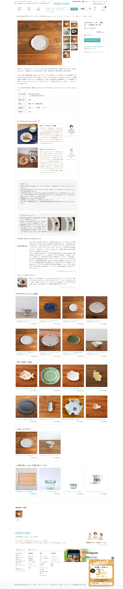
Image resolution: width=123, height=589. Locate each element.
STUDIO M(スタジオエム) (45, 16)
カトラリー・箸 (43, 567)
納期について (19, 559)
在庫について (19, 563)
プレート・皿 (43, 556)
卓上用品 (42, 569)
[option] (39, 43)
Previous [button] (20, 43)
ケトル (30, 564)
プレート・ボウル (58, 16)
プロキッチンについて (43, 584)
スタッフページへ (71, 136)
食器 (29, 9)
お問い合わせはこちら (99, 4)
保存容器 (30, 560)
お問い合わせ (54, 584)
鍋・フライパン (32, 556)
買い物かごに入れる (92, 40)
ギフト (94, 10)
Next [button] (59, 43)
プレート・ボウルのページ (68, 287)
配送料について (89, 52)
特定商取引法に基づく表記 (79, 584)
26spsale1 (106, 584)
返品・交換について (20, 561)
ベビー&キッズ (43, 575)
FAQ (61, 584)
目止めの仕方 (70, 186)
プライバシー (67, 584)
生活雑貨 (38, 9)
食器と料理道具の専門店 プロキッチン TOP (27, 16)
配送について (19, 555)
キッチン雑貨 (31, 562)
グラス (41, 565)
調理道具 (30, 558)
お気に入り (103, 9)
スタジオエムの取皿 (48, 170)
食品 (52, 565)
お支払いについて (20, 557)
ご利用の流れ (19, 553)
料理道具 (19, 9)
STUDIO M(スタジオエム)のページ (66, 271)
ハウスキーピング (55, 558)
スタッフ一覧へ (103, 545)
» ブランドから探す (49, 11)
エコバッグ (53, 556)
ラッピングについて (99, 52)
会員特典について (20, 569)
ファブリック (54, 560)
